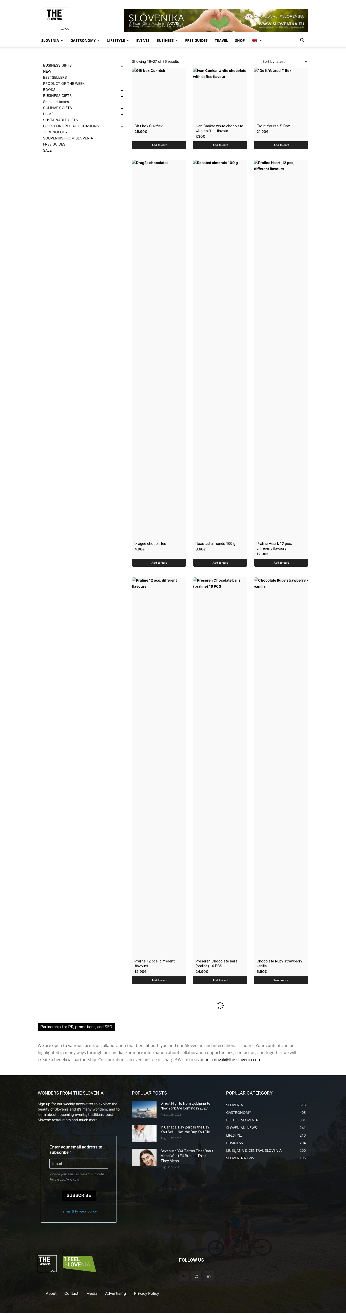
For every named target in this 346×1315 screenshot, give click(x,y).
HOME (48, 114)
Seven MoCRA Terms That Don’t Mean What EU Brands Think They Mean (187, 1156)
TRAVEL (221, 40)
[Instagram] (196, 1276)
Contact (71, 1293)
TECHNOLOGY (55, 132)
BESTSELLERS (55, 77)
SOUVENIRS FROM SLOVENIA (68, 138)
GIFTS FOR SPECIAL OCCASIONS (71, 126)
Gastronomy (83, 40)
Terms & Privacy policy (79, 1211)
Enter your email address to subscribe (75, 1150)
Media (91, 1293)
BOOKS (49, 89)
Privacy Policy (146, 1293)
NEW (47, 71)
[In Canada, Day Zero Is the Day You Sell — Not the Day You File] (144, 1133)
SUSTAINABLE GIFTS (60, 120)
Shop (240, 40)
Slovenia (50, 40)
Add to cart (159, 145)
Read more (281, 980)
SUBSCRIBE (79, 1195)
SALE (47, 150)
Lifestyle (116, 40)
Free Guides (196, 40)
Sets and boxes (56, 101)
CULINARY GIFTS (57, 108)
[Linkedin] (209, 1276)
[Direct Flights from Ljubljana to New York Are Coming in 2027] (144, 1109)
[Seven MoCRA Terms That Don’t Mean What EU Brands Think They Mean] (144, 1157)
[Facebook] (184, 1276)
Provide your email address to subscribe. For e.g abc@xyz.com (77, 1177)
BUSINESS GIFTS (57, 65)
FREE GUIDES (54, 144)
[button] (302, 40)
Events (142, 40)
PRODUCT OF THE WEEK (64, 83)
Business (165, 40)
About (51, 1293)
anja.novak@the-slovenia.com (233, 1059)
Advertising (115, 1293)
